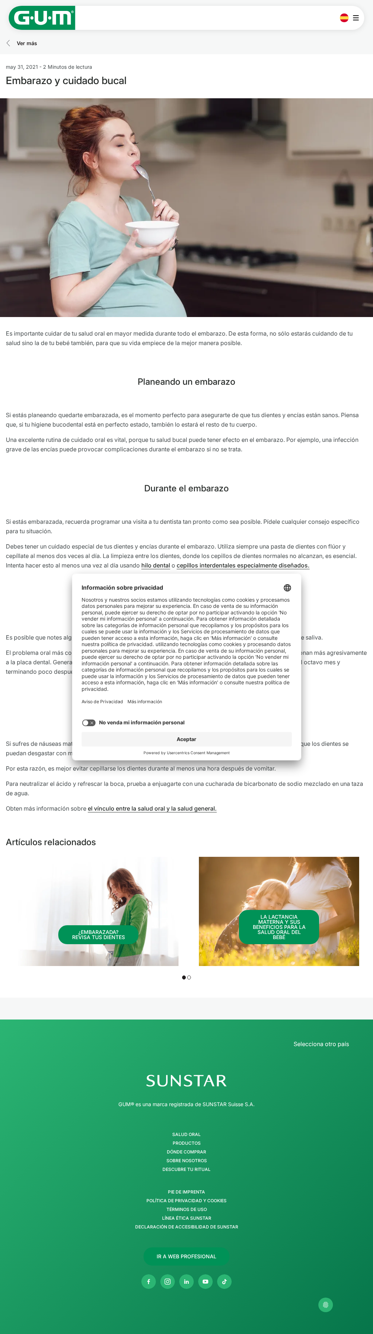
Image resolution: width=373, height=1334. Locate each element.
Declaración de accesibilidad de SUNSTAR (186, 1227)
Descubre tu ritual (186, 1169)
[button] (184, 977)
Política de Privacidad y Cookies (186, 1201)
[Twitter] (224, 1281)
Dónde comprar (186, 1152)
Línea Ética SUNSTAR (186, 1218)
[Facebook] (148, 1281)
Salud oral (186, 1134)
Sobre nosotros (186, 1161)
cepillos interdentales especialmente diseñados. (243, 565)
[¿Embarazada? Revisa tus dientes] (98, 911)
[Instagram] (167, 1281)
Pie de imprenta (186, 1192)
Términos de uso (186, 1209)
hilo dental (155, 565)
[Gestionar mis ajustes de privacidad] (325, 1305)
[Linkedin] (186, 1281)
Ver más (27, 43)
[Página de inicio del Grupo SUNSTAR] (186, 1080)
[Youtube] (205, 1281)
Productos (187, 1143)
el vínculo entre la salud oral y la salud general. (152, 808)
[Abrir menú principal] (358, 18)
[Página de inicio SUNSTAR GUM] (42, 18)
